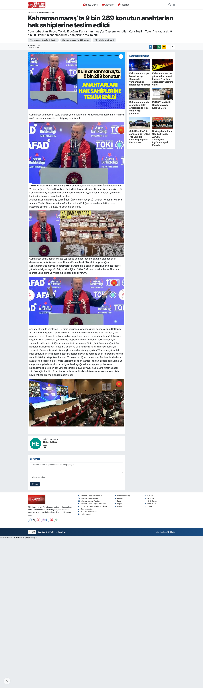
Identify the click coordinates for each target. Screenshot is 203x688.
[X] (34, 520)
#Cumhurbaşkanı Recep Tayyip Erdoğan (43, 40)
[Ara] (169, 4)
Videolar (109, 4)
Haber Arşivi (86, 514)
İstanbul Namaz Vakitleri (90, 501)
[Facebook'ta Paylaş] (150, 47)
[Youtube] (51, 520)
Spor (119, 501)
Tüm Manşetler (87, 509)
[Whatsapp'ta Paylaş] (159, 47)
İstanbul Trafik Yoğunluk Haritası (94, 504)
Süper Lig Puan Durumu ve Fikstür (94, 506)
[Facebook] (30, 520)
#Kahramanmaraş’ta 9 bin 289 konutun (75, 40)
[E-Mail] (45, 447)
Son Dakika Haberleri (89, 511)
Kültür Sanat (152, 501)
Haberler (32, 12)
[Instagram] (43, 520)
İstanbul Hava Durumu (89, 498)
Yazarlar (124, 4)
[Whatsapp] (56, 520)
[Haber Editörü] (35, 443)
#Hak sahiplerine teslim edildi (104, 40)
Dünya (119, 506)
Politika (120, 498)
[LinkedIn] (47, 520)
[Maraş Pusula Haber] (36, 4)
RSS (33, 532)
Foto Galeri (92, 4)
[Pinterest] (38, 520)
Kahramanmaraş (46, 12)
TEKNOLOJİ (151, 504)
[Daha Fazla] (164, 47)
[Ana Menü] (174, 4)
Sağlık (119, 504)
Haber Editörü (50, 442)
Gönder (34, 484)
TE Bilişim (171, 532)
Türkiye (150, 496)
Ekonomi (150, 498)
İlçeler (149, 506)
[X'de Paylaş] (155, 47)
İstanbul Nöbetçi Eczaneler (91, 496)
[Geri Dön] (7, 680)
